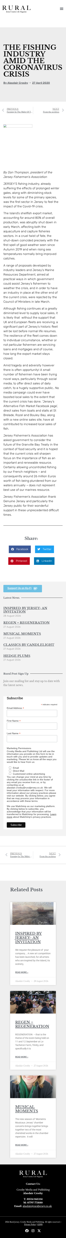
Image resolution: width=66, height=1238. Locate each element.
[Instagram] (33, 1231)
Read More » (21, 972)
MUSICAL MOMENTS (22, 634)
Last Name (13, 733)
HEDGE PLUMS (16, 656)
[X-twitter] (39, 1231)
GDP (39, 1224)
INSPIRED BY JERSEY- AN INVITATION (25, 610)
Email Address (15, 708)
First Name (14, 720)
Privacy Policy (30, 1224)
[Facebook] (27, 1231)
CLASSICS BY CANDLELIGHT (28, 645)
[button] (61, 8)
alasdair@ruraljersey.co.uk (37, 1206)
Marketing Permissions (19, 748)
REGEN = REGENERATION (26, 623)
